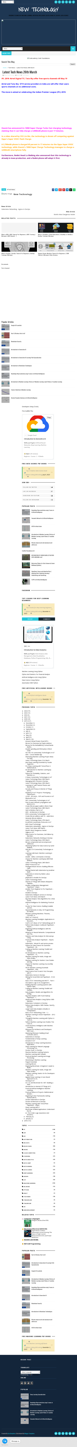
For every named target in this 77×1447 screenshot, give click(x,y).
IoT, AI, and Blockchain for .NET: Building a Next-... (39, 1083)
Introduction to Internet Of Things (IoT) (38, 1086)
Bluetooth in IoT (30, 798)
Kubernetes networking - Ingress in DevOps (39, 826)
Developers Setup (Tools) (30, 407)
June (27, 733)
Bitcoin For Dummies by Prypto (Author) (38, 743)
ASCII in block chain (36, 526)
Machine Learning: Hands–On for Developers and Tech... (40, 1074)
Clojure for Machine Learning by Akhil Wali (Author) (39, 859)
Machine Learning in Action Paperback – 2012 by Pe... (40, 1015)
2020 (26, 719)
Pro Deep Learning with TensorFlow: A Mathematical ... (38, 767)
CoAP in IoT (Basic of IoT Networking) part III (40, 923)
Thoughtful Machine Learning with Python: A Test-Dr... (39, 1019)
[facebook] (59, 1)
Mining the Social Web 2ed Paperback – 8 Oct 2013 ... (40, 978)
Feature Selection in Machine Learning (21, 390)
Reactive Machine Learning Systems (37, 1052)
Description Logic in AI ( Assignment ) (37, 983)
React (26, 1193)
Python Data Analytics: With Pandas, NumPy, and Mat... (40, 1006)
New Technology (38, 9)
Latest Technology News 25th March (37, 840)
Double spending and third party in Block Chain (38, 750)
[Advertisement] (38, 107)
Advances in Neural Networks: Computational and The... (40, 933)
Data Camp (27, 1163)
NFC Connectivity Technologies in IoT (37, 800)
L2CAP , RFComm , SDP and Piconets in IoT (39, 796)
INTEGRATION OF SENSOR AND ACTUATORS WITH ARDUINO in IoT (42, 556)
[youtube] (69, 1)
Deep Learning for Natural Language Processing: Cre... (37, 1047)
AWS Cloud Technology (33, 824)
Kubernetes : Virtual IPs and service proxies (39, 943)
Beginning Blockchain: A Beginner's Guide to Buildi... (39, 1067)
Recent (30, 619)
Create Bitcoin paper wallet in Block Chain (39, 806)
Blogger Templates (29, 1433)
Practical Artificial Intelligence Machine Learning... (37, 1089)
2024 (26, 711)
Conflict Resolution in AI (28, 551)
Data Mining (28, 1166)
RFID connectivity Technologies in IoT (37, 814)
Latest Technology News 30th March (37, 779)
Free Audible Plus (27, 411)
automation (28, 1139)
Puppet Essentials (31, 1062)
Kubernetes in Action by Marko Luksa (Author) (37, 875)
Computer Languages (32, 1219)
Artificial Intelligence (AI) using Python (34, 677)
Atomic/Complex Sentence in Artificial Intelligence (24, 398)
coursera (27, 1156)
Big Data (26, 1143)
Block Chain (27, 1146)
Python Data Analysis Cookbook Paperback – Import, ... (40, 926)
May (27, 735)
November (29, 725)
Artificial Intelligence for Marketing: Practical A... (39, 903)
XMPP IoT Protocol (31, 917)
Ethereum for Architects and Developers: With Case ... (38, 1030)
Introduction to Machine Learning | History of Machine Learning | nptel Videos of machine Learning (36, 382)
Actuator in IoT (30, 1041)
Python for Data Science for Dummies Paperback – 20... (37, 946)
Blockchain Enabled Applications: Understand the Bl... (39, 1110)
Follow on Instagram (31, 499)
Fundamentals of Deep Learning (35, 1039)
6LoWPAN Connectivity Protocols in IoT (38, 822)
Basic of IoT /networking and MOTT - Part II (39, 981)
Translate (36, 1375)
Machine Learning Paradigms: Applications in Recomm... (39, 920)
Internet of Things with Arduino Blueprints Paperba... (39, 882)
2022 (26, 715)
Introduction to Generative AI (18, 349)
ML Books (27, 1186)
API (25, 1133)
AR (24, 1136)
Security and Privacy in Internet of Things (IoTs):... (38, 790)
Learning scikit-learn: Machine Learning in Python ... (38, 854)
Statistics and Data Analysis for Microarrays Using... (39, 937)
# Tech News (11, 189)
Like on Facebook (29, 491)
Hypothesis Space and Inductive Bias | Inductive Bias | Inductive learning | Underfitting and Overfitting (41, 573)
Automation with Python (30, 683)
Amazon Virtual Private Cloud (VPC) (36, 741)
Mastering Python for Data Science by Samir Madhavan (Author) (43, 564)
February (29, 1117)
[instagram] (62, 1)
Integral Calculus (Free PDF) (40, 1220)
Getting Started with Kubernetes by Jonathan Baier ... (39, 871)
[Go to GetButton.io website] (5, 1445)
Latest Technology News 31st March (37, 760)
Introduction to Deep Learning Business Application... (38, 1043)
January (28, 1119)
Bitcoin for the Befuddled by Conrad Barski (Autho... (39, 746)
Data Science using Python (31, 680)
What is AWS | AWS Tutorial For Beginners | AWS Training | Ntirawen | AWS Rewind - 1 (18, 235)
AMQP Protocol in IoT (32, 864)
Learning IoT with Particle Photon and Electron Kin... (37, 786)
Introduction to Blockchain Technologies (21, 366)
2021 (26, 717)
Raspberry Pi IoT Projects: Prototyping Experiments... (37, 793)
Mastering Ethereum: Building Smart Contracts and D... (37, 1034)
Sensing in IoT (30, 1081)
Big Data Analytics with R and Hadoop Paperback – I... (37, 996)
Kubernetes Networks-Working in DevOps (39, 838)
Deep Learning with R (32, 1107)
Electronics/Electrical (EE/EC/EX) (35, 1229)
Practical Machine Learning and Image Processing (37, 1057)
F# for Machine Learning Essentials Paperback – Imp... (36, 968)
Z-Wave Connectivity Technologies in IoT (38, 777)
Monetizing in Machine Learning (35, 1060)
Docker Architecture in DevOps (35, 1101)
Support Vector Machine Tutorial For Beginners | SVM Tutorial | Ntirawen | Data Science (53, 254)
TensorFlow (28, 1200)
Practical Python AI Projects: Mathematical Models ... (39, 1093)
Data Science (28, 1170)
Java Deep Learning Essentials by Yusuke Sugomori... (38, 763)
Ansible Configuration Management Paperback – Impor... (36, 886)
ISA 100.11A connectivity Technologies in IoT (40, 753)
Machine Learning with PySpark (35, 1054)
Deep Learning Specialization (37, 1394)
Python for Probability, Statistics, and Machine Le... (37, 774)
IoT (25, 1180)
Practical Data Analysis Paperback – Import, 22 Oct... (39, 940)
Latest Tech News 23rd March (35, 897)
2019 (26, 721)
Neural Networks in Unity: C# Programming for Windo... (39, 911)
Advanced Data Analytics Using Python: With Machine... (39, 1000)
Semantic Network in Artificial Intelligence (42, 518)
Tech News (11, 68)
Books (26, 1149)
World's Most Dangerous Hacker (36, 830)
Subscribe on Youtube (31, 495)
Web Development (29, 1210)
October (29, 727)
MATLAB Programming (32, 1244)
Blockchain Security (16, 341)
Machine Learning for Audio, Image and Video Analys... (38, 957)
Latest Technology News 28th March (37, 808)
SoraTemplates (12, 1433)
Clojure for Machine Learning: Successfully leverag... (39, 965)
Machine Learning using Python (32, 671)
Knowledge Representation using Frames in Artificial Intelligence (28, 374)
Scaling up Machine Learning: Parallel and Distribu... (38, 950)
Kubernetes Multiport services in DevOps (38, 895)
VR (24, 1206)
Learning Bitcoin (30, 1064)
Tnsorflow (27, 1203)
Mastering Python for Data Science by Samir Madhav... (39, 846)
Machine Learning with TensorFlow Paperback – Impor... (36, 1104)
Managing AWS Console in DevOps (36, 781)
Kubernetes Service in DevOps (35, 975)
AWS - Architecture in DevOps (35, 812)
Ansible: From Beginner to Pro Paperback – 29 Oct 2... (39, 890)
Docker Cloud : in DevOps (33, 1050)
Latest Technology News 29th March (37, 783)
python (26, 1190)
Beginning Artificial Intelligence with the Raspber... (38, 929)
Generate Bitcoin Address (33, 818)
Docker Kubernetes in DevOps (35, 1099)
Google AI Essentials (16, 325)
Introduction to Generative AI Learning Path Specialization (26, 357)
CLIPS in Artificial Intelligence (39, 580)
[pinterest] (73, 1)
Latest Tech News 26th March (35, 828)
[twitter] (55, 1)
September (29, 729)
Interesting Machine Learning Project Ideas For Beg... (39, 757)
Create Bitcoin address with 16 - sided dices (39, 816)
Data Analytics (29, 1159)
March (28, 739)
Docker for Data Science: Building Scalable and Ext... (39, 907)
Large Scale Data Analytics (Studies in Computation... (37, 1010)
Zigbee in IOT (29, 832)
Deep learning (28, 1173)
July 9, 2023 (46, 475)
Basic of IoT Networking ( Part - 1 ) (36, 1013)
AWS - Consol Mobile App (33, 755)
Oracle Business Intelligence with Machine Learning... (39, 1026)
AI (24, 1129)
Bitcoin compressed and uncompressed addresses (41, 544)
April (27, 737)
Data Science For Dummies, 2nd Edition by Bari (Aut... (39, 835)
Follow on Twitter (30, 487)
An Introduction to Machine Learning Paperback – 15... (37, 953)
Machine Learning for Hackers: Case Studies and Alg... (39, 961)
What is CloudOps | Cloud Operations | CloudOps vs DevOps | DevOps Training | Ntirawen (55, 235)
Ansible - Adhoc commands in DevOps (37, 857)
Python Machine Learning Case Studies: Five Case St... (39, 1023)
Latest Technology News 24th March (37, 862)
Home (5, 68)
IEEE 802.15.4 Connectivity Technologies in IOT (39, 850)
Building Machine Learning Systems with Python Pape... (38, 985)
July (27, 731)
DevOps (26, 1176)
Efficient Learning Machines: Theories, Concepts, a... (37, 914)
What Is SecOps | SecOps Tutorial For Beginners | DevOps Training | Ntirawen (18, 254)
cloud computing (29, 1153)
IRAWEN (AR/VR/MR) (31, 1240)
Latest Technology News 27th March (37, 820)
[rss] (66, 1)
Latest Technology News (33, 880)
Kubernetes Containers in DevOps (36, 1003)
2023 (26, 713)
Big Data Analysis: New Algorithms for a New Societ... (40, 899)
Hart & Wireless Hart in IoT (18, 333)
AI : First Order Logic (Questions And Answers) (37, 1114)
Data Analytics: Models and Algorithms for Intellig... (39, 993)
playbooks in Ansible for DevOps (36, 878)
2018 (26, 1121)
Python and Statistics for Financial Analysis (36, 674)
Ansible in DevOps (31, 893)
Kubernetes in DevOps (32, 1037)
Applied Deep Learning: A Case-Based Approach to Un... (37, 1078)
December (29, 723)
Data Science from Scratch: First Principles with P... (39, 972)
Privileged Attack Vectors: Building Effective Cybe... (39, 867)
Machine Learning (29, 1183)
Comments (46, 619)
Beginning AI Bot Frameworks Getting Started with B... (37, 1096)
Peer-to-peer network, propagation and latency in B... (38, 803)
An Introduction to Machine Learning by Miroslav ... (38, 770)
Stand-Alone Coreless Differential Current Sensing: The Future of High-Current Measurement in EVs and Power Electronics (42, 1234)
